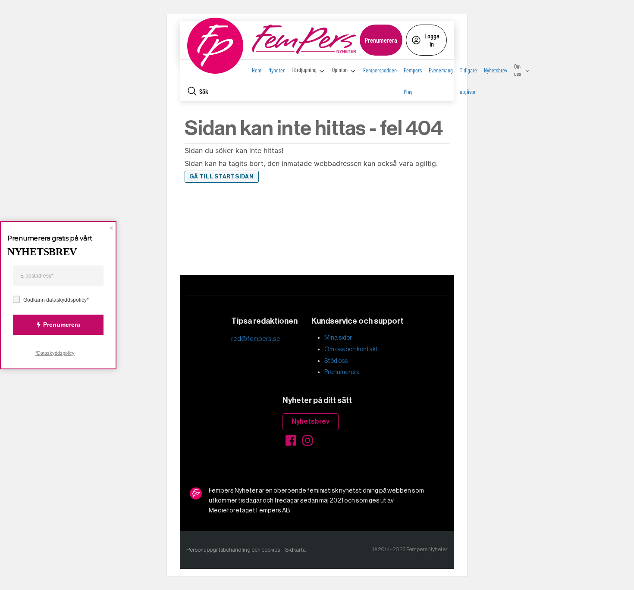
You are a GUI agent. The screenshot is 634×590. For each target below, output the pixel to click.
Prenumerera (381, 40)
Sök (203, 91)
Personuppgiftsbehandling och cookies (233, 549)
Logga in (431, 39)
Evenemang (441, 70)
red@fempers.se (255, 338)
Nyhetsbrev (495, 70)
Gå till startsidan (221, 176)
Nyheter (276, 70)
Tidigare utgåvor (468, 73)
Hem (256, 70)
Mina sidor (338, 337)
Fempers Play (413, 73)
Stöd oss (336, 360)
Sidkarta (295, 549)
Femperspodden (380, 70)
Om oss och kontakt (351, 349)
